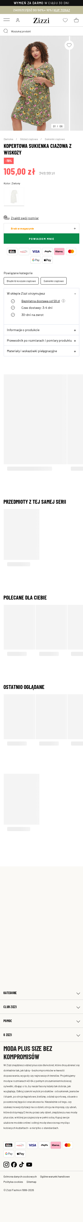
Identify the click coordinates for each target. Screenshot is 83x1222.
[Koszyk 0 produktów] (76, 20)
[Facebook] (14, 1164)
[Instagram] (6, 1164)
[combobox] (41, 31)
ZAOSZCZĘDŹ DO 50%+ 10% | (41, 10)
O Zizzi (7, 1035)
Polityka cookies (13, 1181)
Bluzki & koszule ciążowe (21, 281)
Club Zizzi (10, 1007)
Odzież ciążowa (29, 139)
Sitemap (31, 1181)
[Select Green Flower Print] (14, 196)
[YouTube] (29, 1164)
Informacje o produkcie (23, 330)
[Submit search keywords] (6, 31)
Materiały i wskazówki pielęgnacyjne (32, 351)
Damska (9, 139)
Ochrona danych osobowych (20, 1176)
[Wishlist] (69, 45)
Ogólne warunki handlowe (55, 1176)
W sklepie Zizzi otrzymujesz (26, 293)
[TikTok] (21, 1164)
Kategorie (10, 993)
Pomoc (7, 1021)
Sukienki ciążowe (55, 139)
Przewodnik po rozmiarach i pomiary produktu (39, 340)
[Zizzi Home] (41, 19)
